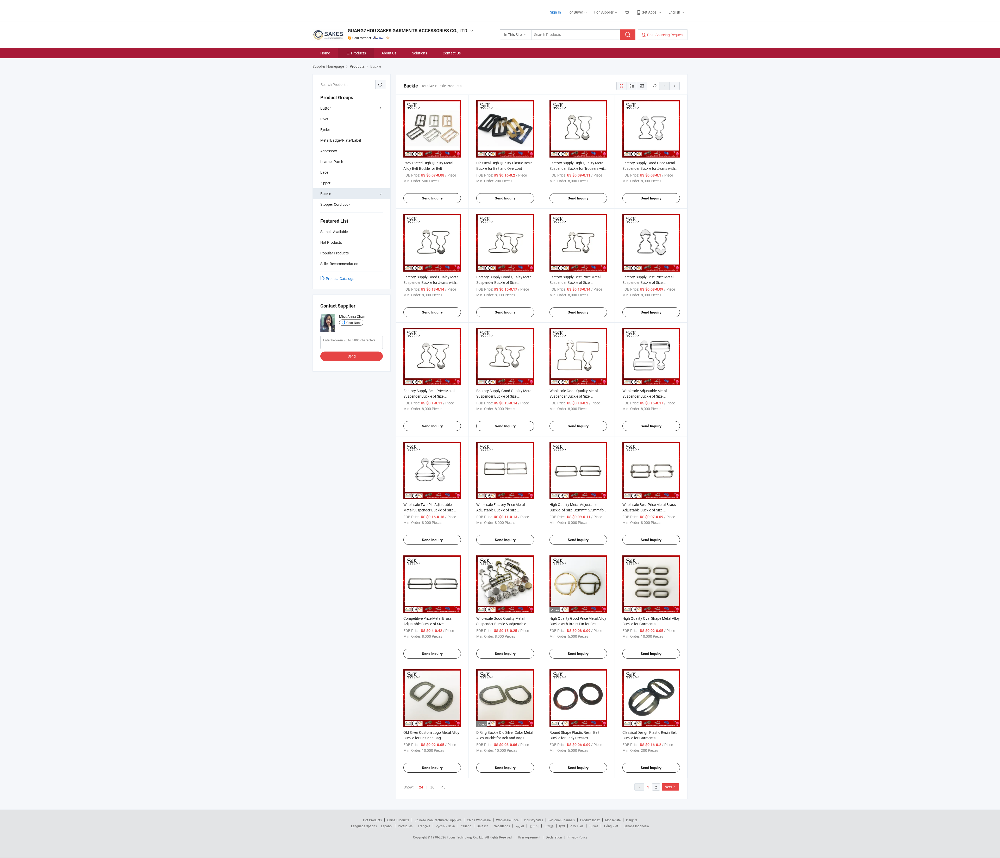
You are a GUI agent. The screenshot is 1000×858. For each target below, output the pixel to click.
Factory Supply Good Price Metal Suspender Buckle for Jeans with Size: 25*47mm (648, 168)
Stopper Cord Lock (335, 204)
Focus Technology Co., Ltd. (466, 837)
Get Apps (649, 12)
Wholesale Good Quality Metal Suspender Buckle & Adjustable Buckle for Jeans (501, 624)
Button (326, 108)
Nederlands (502, 826)
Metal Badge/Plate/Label (340, 140)
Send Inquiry (432, 198)
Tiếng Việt (611, 826)
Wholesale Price (507, 820)
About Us (389, 53)
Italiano (466, 826)
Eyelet (325, 129)
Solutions (419, 53)
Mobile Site (613, 820)
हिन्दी (562, 826)
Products (358, 53)
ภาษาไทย (577, 826)
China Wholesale (479, 820)
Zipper (325, 182)
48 (443, 787)
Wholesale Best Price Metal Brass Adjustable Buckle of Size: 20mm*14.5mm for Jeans (649, 510)
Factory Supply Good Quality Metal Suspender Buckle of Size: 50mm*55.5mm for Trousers (504, 282)
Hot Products (372, 820)
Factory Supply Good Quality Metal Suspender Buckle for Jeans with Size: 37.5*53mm (431, 282)
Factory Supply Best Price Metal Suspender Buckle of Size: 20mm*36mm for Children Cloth (648, 282)
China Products (398, 820)
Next (668, 786)
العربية (519, 826)
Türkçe (593, 826)
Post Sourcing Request (665, 34)
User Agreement (529, 837)
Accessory (328, 150)
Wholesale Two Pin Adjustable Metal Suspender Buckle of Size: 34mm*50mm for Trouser (428, 510)
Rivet (324, 118)
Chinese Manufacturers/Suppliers (438, 820)
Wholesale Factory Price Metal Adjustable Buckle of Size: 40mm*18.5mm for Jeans (500, 510)
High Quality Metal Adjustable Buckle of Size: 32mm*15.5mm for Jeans (577, 510)
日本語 (549, 826)
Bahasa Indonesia (636, 826)
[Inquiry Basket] (627, 12)
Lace (324, 172)
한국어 (534, 826)
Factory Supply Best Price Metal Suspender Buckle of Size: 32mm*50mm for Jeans (428, 396)
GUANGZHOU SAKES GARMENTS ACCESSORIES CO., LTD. (408, 30)
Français (424, 826)
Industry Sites (533, 820)
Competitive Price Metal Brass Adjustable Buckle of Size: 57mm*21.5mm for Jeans (427, 624)
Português (405, 826)
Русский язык (445, 826)
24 (421, 787)
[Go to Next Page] (674, 86)
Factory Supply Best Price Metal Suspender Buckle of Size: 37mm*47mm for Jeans (575, 282)
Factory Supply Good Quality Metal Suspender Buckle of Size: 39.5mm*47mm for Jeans (504, 396)
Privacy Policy (577, 837)
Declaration (554, 837)
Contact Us (452, 53)
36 (432, 787)
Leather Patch (331, 161)
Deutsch (482, 826)
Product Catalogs (340, 278)
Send (352, 356)
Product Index (590, 820)
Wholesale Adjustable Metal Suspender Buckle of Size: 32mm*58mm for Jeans (644, 396)
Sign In (555, 12)
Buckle (325, 193)
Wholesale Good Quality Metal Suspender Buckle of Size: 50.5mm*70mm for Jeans (573, 396)
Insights (631, 820)
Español (386, 826)
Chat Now (353, 323)
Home (325, 53)
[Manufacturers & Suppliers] (345, 10)
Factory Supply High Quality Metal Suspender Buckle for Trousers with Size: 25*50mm (577, 168)
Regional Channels (561, 820)
